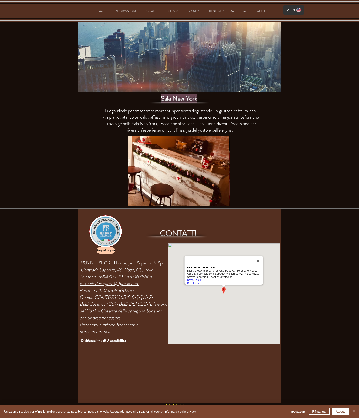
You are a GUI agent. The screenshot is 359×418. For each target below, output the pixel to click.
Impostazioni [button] (297, 411)
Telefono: (89, 276)
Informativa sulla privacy (180, 411)
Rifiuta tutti (319, 411)
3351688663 (139, 276)
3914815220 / (112, 276)
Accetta (340, 411)
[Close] (354, 411)
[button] (179, 171)
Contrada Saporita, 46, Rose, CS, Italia (117, 269)
